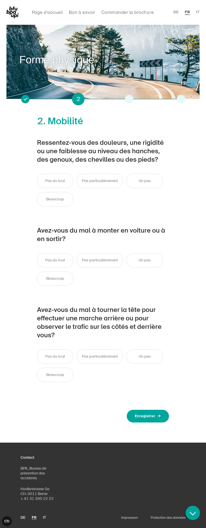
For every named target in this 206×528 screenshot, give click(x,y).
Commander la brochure (127, 12)
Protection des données (168, 518)
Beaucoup (55, 199)
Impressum (129, 518)
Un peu (145, 180)
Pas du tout (55, 180)
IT (198, 12)
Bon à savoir (82, 12)
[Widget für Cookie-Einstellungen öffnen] (7, 521)
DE (175, 12)
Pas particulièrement (100, 180)
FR (187, 12)
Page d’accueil (47, 12)
